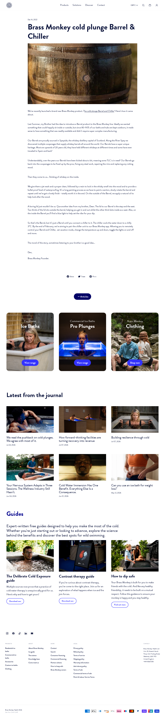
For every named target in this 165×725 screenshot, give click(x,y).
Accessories (9, 661)
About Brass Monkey (35, 648)
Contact (54, 648)
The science (32, 655)
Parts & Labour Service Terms (83, 677)
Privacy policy (78, 648)
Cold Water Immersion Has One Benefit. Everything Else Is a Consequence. (78, 488)
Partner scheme (56, 662)
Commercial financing (58, 659)
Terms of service (79, 655)
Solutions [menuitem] (77, 5)
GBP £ (133, 5)
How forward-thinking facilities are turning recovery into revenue (80, 439)
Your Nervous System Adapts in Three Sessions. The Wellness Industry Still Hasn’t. (29, 488)
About (30, 644)
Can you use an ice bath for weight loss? (132, 487)
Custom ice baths (11, 665)
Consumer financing (58, 655)
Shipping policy (78, 659)
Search (53, 652)
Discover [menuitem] (89, 5)
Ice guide (31, 652)
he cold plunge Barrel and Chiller (99, 111)
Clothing (8, 668)
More (53, 644)
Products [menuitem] (64, 5)
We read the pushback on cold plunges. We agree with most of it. (29, 439)
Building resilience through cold (130, 437)
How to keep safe (57, 666)
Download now (15, 601)
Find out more (120, 604)
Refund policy (78, 652)
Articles (84, 296)
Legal (75, 644)
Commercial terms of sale (82, 673)
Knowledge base (34, 659)
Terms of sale (78, 670)
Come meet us (33, 662)
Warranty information (81, 662)
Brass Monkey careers (58, 670)
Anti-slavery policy (79, 666)
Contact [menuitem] (101, 5)
